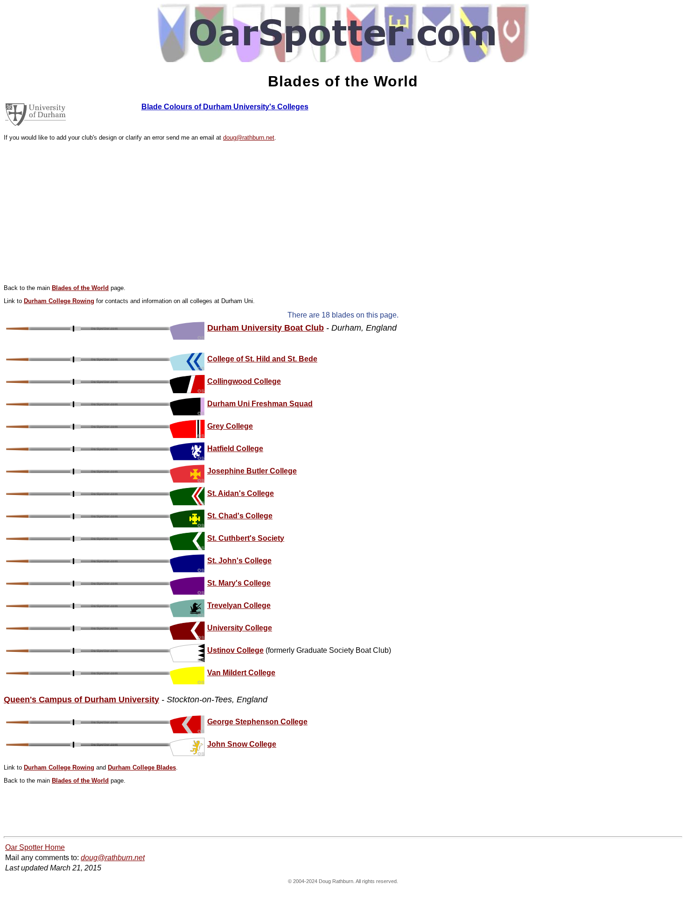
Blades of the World (80, 287)
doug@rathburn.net (248, 137)
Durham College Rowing (59, 300)
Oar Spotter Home (35, 847)
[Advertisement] (343, 213)
